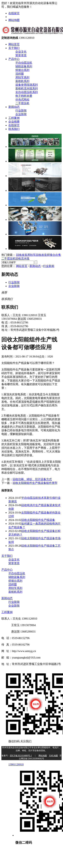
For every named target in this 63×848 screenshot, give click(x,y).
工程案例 (14, 117)
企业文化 (21, 51)
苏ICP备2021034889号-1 (21, 755)
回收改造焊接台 (45, 254)
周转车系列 (22, 77)
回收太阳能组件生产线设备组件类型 (35, 482)
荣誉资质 (21, 55)
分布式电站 (22, 99)
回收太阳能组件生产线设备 (38, 519)
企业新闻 (21, 114)
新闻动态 (14, 106)
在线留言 (14, 13)
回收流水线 (22, 258)
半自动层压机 (23, 62)
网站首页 (14, 44)
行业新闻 (21, 110)
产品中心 (14, 59)
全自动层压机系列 (26, 92)
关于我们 (14, 47)
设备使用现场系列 (26, 84)
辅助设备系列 (23, 66)
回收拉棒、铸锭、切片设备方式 (32, 479)
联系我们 (14, 128)
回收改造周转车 (26, 254)
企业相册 (14, 121)
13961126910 (16, 764)
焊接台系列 (22, 70)
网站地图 (14, 20)
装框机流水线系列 (26, 88)
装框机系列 (22, 81)
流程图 (19, 73)
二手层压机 (22, 103)
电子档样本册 (23, 95)
